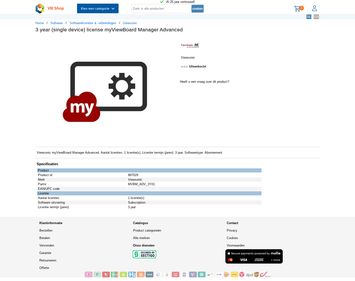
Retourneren (47, 260)
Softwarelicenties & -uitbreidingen (93, 23)
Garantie (45, 253)
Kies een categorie (96, 8)
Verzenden (46, 245)
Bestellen (45, 230)
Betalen (44, 238)
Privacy (232, 230)
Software (56, 23)
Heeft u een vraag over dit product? (204, 81)
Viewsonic (130, 23)
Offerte (44, 268)
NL (309, 17)
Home (40, 23)
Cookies (232, 238)
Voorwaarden (236, 245)
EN (316, 17)
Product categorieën (147, 230)
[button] (173, 41)
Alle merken (141, 238)
